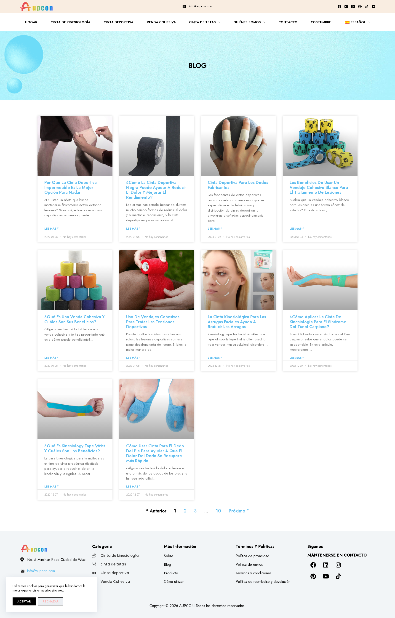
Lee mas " (51, 229)
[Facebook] (339, 6)
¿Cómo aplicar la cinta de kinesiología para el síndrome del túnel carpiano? (318, 322)
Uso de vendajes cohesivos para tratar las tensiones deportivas (152, 322)
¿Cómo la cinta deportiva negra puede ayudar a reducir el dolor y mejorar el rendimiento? (156, 190)
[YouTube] (373, 6)
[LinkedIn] (353, 6)
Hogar (31, 22)
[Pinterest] (360, 6)
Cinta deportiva (118, 22)
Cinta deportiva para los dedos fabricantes (238, 185)
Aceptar (24, 601)
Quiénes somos (247, 22)
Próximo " (239, 511)
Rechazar (51, 601)
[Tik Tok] (366, 6)
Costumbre (321, 22)
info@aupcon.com (201, 6)
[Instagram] (346, 6)
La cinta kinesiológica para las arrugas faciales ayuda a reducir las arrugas (237, 322)
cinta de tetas (202, 22)
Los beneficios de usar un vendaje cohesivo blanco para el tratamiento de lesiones (319, 187)
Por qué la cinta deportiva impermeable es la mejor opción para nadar (70, 187)
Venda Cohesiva (161, 22)
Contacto (287, 22)
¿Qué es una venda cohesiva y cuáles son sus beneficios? (74, 319)
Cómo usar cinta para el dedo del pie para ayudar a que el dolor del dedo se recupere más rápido (155, 453)
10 (218, 511)
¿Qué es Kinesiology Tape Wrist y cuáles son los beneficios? (74, 448)
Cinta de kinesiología (70, 22)
